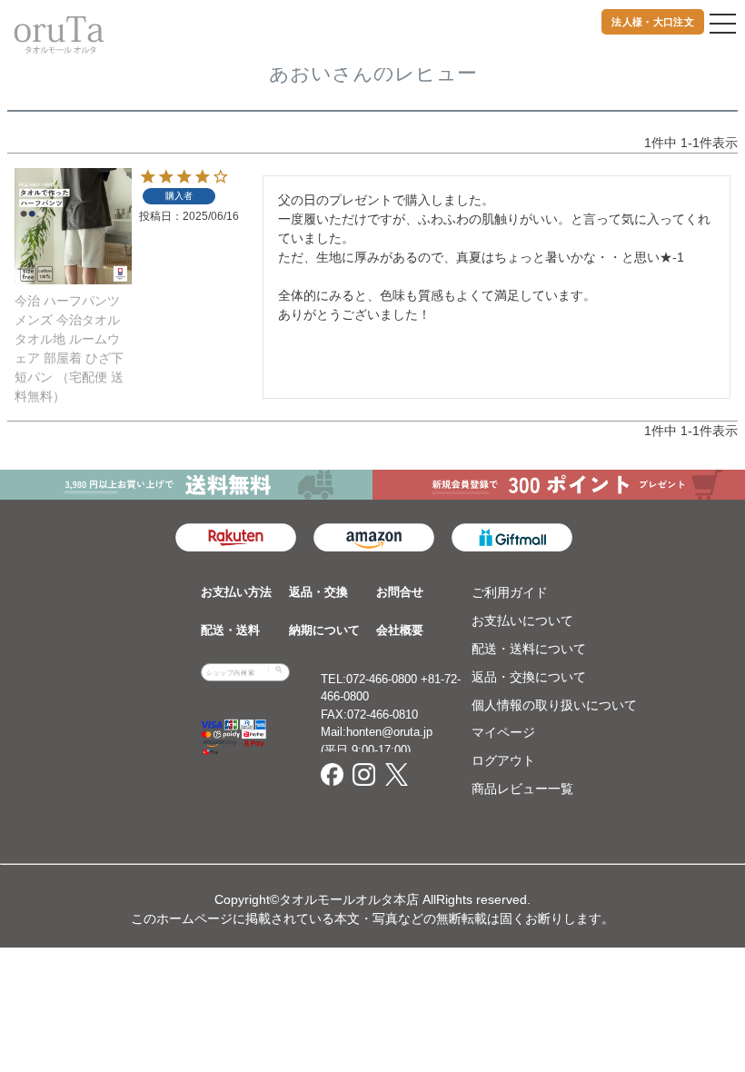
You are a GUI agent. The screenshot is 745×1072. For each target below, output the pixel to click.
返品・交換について (529, 677)
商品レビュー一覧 (522, 788)
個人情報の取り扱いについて (554, 705)
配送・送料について (529, 648)
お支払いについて (522, 620)
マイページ (503, 732)
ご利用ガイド (510, 592)
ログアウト (503, 760)
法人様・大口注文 (652, 21)
